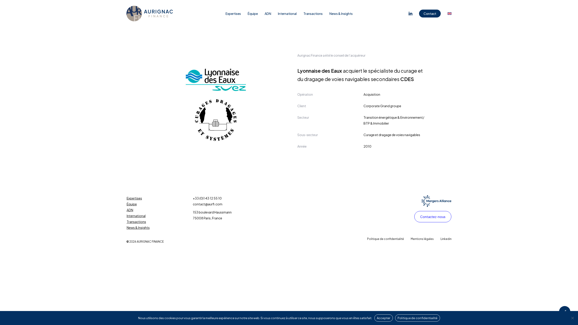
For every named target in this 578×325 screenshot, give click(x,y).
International (136, 216)
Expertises (134, 198)
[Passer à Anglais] (449, 13)
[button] (432, 217)
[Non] (572, 318)
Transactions (136, 222)
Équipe (132, 204)
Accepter (383, 318)
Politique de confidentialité (418, 318)
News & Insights (138, 227)
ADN (130, 210)
